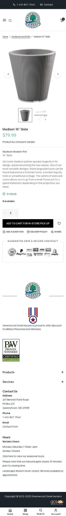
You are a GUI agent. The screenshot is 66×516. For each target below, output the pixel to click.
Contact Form (10, 426)
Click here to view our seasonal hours (23, 456)
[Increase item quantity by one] (16, 213)
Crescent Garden (25, 141)
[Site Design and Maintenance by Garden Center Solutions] (57, 502)
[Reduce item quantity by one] (5, 213)
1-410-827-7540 (26, 4)
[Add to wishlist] (59, 223)
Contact (48, 4)
